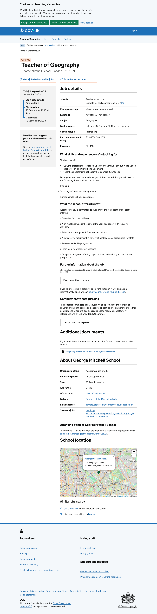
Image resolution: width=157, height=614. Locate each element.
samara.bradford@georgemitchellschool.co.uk (109, 404)
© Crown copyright (127, 606)
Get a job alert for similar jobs (38, 79)
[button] (98, 473)
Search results (34, 51)
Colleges (68, 39)
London (92, 514)
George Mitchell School (96, 459)
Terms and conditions (56, 591)
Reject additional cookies (64, 22)
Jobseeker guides (28, 559)
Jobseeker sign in (28, 548)
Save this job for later (75, 79)
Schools (56, 39)
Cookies (24, 591)
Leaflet (107, 496)
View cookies (86, 23)
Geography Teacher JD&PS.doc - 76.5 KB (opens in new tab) (90, 351)
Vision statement (28, 594)
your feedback (50, 45)
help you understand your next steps (107, 291)
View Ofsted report (95, 393)
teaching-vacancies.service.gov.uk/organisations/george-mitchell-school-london (110, 413)
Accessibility (76, 591)
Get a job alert (71, 508)
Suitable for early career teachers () (105, 103)
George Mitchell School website (101, 399)
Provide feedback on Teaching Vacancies (100, 576)
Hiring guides (86, 553)
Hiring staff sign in (89, 548)
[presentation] (98, 472)
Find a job (24, 553)
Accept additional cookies (34, 22)
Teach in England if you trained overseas (39, 570)
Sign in (134, 30)
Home (22, 51)
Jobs (46, 39)
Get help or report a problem (94, 571)
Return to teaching (29, 564)
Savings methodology (95, 591)
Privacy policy (37, 591)
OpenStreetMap (123, 496)
